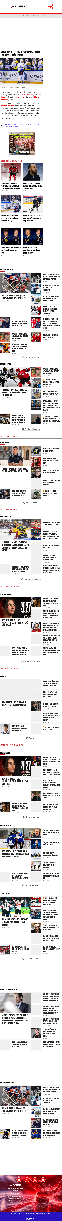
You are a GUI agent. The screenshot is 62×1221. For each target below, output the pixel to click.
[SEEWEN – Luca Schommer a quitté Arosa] (36, 548)
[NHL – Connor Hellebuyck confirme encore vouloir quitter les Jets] (5, 322)
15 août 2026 (16, 1048)
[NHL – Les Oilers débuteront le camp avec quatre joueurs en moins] (36, 299)
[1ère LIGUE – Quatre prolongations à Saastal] (36, 855)
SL (21, 15)
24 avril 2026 (16, 732)
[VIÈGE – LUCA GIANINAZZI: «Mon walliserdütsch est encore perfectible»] (5, 494)
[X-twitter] (35, 1179)
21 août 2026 (47, 475)
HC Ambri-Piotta (32, 124)
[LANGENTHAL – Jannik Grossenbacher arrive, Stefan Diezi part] (36, 558)
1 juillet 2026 (16, 953)
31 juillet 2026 (47, 644)
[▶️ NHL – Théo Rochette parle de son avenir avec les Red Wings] (36, 928)
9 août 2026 (5, 859)
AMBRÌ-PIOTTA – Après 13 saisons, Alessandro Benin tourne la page (32, 186)
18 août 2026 (16, 497)
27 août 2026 (47, 396)
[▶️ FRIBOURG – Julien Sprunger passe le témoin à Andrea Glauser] (36, 383)
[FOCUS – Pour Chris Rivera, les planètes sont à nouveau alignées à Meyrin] (5, 877)
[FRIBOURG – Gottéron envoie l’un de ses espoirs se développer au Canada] (36, 684)
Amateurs (32, 15)
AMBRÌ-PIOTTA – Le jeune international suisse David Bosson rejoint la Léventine (10, 186)
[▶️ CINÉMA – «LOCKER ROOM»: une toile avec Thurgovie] (36, 494)
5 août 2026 (46, 562)
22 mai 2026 (46, 698)
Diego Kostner (23, 124)
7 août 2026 (46, 540)
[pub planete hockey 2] (22, 144)
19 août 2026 (47, 607)
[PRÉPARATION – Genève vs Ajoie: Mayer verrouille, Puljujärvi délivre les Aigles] (5, 348)
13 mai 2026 (46, 708)
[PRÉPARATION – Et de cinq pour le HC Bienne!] (36, 337)
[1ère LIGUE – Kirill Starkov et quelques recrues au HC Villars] (36, 833)
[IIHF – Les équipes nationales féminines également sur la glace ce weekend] (36, 784)
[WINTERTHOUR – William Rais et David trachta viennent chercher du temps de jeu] (5, 569)
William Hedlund (13, 126)
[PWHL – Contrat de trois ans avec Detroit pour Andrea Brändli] (36, 807)
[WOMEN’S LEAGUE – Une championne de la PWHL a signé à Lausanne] (15, 607)
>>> (31, 1052)
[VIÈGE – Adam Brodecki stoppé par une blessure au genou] (36, 462)
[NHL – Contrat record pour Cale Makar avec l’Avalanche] (36, 289)
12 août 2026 (47, 907)
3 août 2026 (46, 620)
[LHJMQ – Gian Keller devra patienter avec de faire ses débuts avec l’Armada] (36, 278)
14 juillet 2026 (16, 880)
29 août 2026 (6, 300)
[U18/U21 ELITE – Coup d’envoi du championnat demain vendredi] (15, 689)
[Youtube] (43, 1179)
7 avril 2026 (46, 731)
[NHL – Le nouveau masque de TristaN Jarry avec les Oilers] (15, 283)
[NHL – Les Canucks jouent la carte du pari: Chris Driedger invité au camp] (5, 1134)
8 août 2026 (46, 527)
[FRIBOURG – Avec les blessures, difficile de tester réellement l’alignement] (36, 310)
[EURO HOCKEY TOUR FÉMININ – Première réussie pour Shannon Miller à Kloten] (36, 1022)
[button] (50, 6)
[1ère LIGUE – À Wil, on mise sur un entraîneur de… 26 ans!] (36, 877)
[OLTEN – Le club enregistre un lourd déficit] (36, 451)
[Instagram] (27, 1179)
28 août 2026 (47, 315)
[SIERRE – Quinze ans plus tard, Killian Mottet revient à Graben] (15, 456)
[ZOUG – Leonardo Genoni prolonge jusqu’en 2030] (36, 394)
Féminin (42, 15)
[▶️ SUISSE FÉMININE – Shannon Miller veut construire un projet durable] (36, 1033)
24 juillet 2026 (47, 688)
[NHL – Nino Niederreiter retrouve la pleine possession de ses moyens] (15, 907)
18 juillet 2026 (47, 837)
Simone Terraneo (7, 106)
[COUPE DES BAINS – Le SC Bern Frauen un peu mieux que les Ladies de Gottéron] (36, 773)
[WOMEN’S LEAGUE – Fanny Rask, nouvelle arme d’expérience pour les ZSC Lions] (36, 602)
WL (24, 15)
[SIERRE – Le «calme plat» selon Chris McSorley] (36, 472)
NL (18, 15)
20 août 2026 (47, 1025)
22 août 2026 (47, 465)
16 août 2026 (47, 497)
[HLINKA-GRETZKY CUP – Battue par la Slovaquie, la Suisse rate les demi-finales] (36, 1045)
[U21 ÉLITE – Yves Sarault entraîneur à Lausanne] (36, 706)
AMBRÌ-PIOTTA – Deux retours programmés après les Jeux (11, 250)
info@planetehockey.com (15, 1198)
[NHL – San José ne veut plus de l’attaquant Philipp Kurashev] (36, 950)
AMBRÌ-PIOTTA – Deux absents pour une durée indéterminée (31, 250)
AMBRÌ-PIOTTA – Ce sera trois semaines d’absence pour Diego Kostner (33, 218)
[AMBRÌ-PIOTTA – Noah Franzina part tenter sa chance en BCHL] (5, 729)
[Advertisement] (31, 36)
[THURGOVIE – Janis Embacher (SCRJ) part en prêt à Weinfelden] (36, 483)
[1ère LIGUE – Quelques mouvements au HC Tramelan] (36, 866)
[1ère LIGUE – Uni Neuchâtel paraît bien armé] (36, 844)
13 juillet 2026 (47, 880)
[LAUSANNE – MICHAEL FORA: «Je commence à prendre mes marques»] (5, 337)
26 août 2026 (16, 424)
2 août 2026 (15, 573)
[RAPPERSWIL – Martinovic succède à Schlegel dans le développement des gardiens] (36, 717)
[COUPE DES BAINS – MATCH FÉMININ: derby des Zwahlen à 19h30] (36, 796)
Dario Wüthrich (19, 97)
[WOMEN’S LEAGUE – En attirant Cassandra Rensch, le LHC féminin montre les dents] (36, 651)
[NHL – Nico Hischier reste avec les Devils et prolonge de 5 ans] (5, 950)
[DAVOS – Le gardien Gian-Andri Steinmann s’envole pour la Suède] (36, 695)
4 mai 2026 (46, 722)
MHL (27, 15)
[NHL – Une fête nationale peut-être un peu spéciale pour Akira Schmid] (36, 939)
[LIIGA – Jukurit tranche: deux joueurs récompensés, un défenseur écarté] (36, 1134)
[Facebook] (18, 1179)
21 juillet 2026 (47, 574)
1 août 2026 (46, 921)
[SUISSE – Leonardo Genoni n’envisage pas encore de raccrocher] (5, 1045)
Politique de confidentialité (15, 1200)
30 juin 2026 (46, 953)
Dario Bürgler (27, 95)
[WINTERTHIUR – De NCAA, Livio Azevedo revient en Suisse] (36, 524)
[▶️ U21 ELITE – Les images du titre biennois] (36, 729)
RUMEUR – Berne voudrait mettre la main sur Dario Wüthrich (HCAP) (9, 218)
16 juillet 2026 (47, 846)
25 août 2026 (47, 453)
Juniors (37, 15)
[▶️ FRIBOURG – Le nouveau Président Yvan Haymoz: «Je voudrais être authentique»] (36, 419)
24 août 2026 (47, 766)
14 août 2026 (47, 811)
